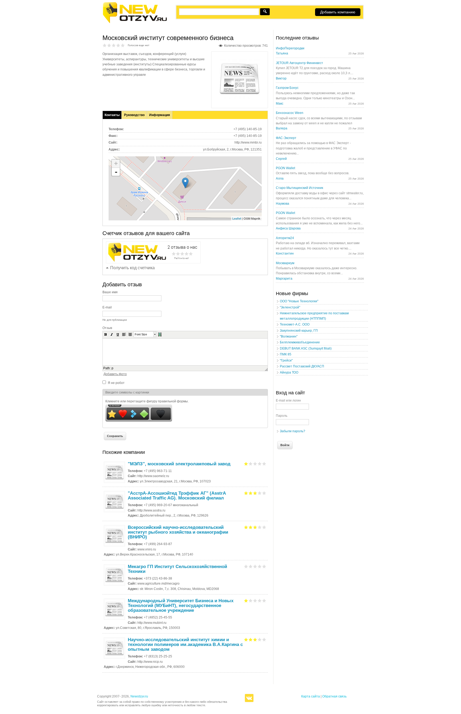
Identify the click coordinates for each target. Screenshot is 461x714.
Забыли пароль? (292, 431)
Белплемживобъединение (300, 342)
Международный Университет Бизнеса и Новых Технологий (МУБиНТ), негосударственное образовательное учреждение (180, 605)
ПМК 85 (285, 354)
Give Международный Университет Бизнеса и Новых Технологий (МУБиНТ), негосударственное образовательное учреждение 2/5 (250, 600)
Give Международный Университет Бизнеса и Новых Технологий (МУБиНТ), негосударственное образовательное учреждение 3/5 (255, 600)
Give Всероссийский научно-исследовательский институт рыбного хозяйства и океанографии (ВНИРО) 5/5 (264, 527)
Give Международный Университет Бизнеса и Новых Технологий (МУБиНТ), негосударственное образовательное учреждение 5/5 (264, 600)
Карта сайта (310, 696)
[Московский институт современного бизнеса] (240, 98)
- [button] (116, 172)
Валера (281, 128)
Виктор (281, 78)
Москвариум (285, 263)
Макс (279, 103)
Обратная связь (334, 696)
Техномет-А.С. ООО (294, 324)
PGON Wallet (285, 168)
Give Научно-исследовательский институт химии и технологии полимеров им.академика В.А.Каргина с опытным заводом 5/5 (264, 639)
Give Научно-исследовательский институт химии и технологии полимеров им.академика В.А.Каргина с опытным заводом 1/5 (246, 639)
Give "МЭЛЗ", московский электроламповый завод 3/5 (255, 464)
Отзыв (107, 328)
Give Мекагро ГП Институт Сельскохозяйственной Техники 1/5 (246, 566)
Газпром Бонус (287, 88)
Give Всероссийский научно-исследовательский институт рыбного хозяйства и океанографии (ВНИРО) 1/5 (246, 527)
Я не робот (116, 383)
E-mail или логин (288, 400)
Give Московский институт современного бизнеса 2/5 (109, 45)
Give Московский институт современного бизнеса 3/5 (114, 45)
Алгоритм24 (285, 238)
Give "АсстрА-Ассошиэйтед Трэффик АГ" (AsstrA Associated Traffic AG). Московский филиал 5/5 (264, 493)
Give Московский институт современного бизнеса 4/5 (118, 45)
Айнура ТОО (289, 372)
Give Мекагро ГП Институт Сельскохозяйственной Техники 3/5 (255, 566)
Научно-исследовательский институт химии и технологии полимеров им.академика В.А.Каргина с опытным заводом (185, 644)
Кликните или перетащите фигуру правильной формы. (147, 401)
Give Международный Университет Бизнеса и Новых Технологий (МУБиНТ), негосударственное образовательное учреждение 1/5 (246, 600)
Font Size (141, 334)
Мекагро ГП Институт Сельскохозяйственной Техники (177, 569)
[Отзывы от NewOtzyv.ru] (134, 22)
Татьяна (282, 53)
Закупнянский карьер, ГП (299, 330)
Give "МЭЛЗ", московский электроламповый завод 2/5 (250, 464)
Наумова (282, 203)
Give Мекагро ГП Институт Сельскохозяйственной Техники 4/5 (259, 566)
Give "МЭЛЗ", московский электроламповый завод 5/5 (264, 464)
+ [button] (116, 163)
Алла (280, 178)
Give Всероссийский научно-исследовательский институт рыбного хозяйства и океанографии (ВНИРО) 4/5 (259, 527)
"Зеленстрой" (290, 307)
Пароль (281, 416)
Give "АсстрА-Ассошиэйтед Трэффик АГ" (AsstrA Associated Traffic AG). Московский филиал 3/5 (255, 493)
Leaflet (236, 218)
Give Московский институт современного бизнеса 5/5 (123, 45)
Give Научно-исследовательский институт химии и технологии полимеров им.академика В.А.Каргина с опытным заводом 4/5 (259, 639)
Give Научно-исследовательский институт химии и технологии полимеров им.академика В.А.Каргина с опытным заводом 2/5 (250, 639)
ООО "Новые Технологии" (299, 301)
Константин (285, 253)
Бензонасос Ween (289, 113)
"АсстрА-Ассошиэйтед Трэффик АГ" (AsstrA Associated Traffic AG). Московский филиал (177, 496)
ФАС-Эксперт (286, 138)
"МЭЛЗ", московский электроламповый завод (179, 463)
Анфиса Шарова (288, 228)
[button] (106, 334)
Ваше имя (110, 292)
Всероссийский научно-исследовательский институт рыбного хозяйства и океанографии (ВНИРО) (178, 532)
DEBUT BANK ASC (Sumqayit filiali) (306, 348)
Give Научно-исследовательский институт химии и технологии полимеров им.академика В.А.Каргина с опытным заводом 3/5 (255, 639)
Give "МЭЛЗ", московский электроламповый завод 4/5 (259, 464)
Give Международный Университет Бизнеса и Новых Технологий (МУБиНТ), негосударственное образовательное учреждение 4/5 (259, 600)
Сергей (281, 159)
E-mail (107, 307)
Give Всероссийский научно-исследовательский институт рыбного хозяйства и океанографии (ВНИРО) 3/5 (255, 527)
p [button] (112, 368)
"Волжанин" (288, 336)
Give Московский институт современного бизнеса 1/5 (104, 45)
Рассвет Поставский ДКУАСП (302, 366)
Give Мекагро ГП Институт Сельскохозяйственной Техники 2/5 (250, 566)
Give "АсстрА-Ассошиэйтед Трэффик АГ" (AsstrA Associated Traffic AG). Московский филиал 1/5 (246, 493)
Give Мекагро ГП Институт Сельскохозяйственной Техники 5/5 (264, 566)
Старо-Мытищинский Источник (299, 188)
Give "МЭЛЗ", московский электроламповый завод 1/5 (246, 464)
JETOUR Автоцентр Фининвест (299, 63)
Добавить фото (115, 374)
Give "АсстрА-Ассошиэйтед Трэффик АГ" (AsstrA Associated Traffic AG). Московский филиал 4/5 (259, 493)
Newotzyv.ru (139, 696)
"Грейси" (286, 360)
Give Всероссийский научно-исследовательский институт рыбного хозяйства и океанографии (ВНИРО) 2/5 (250, 527)
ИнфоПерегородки (290, 48)
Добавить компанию (337, 12)
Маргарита (284, 278)
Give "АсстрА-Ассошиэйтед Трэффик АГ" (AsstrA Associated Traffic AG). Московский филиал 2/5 (250, 493)
